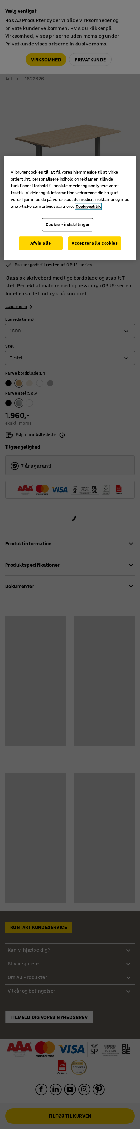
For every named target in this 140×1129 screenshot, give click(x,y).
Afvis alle (40, 243)
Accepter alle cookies (95, 243)
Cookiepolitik (88, 206)
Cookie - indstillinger (68, 224)
